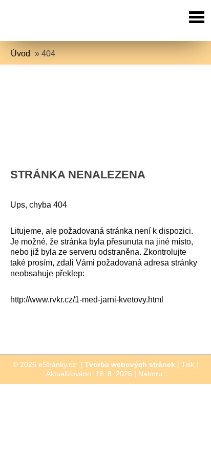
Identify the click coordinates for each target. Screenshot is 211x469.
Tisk (187, 364)
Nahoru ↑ (153, 374)
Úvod (20, 53)
